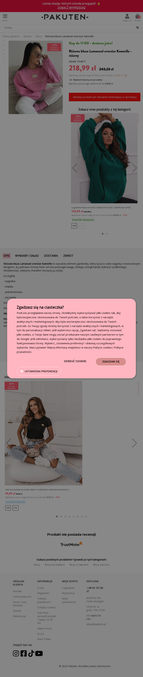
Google (25, 339)
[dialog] (71, 338)
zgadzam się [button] (110, 361)
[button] (39, 371)
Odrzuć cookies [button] (75, 361)
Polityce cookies (102, 347)
